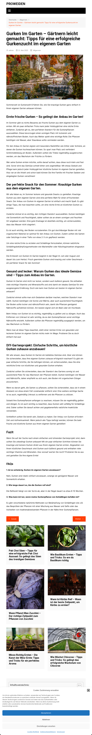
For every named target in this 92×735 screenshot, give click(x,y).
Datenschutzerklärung (48, 732)
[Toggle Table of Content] (78, 685)
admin (11, 50)
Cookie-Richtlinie (33, 732)
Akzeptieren (46, 713)
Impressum (61, 732)
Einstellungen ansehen (46, 726)
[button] (88, 690)
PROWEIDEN (15, 4)
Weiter (78, 519)
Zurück (13, 519)
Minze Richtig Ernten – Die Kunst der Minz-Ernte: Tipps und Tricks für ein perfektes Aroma (24, 659)
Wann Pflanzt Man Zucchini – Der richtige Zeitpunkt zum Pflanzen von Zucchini (25, 616)
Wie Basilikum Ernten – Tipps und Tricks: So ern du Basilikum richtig (66, 557)
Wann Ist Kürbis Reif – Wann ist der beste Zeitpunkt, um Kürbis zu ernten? (65, 602)
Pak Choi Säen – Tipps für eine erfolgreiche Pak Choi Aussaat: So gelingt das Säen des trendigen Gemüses (25, 555)
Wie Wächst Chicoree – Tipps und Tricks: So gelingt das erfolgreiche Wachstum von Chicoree (66, 661)
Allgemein (37, 50)
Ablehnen (46, 719)
